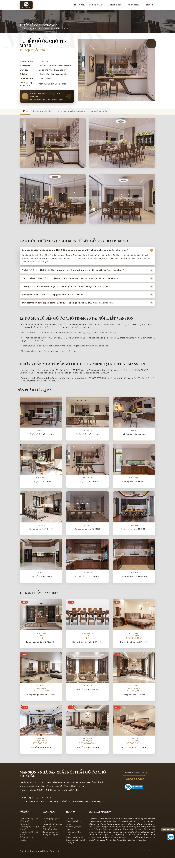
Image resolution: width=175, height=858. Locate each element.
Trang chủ (79, 5)
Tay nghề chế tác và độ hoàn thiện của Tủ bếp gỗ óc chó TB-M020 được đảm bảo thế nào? (66, 286)
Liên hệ (149, 5)
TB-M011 (41, 478)
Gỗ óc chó (24, 824)
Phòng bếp (116, 5)
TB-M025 (87, 525)
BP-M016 (134, 633)
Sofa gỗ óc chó (27, 837)
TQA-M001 (41, 633)
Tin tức (23, 840)
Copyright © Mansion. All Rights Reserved (39, 851)
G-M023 (134, 738)
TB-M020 (87, 478)
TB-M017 (41, 573)
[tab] (25, 111)
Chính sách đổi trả (74, 837)
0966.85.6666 (45, 78)
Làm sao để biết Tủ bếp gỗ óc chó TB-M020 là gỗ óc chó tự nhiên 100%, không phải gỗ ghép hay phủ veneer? (75, 250)
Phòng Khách (96, 5)
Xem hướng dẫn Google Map (53, 84)
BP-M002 (41, 686)
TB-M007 (134, 430)
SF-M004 (87, 738)
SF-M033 (133, 686)
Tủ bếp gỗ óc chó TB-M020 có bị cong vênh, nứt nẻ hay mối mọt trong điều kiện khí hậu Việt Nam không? (73, 270)
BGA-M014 (87, 633)
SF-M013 (41, 738)
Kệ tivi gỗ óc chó (50, 827)
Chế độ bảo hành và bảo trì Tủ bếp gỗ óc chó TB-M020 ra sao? (52, 294)
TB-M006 (134, 573)
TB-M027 (87, 573)
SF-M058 (87, 686)
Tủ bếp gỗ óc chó (32, 28)
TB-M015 (41, 430)
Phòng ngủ (134, 5)
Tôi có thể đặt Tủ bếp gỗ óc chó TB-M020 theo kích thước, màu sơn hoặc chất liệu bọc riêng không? (71, 278)
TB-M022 (134, 478)
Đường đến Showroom (134, 773)
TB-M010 (41, 525)
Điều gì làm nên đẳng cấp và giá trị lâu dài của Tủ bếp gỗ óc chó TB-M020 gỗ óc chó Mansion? (68, 303)
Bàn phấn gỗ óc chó (52, 824)
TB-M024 (134, 525)
